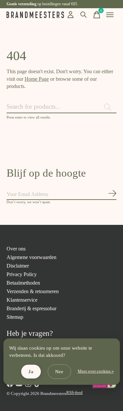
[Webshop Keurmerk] (104, 387)
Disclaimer (18, 266)
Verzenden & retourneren (33, 291)
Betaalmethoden (23, 283)
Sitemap (15, 317)
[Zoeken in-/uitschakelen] (83, 14)
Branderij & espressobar (31, 308)
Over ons (16, 248)
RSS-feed (74, 392)
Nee (59, 371)
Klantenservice (22, 300)
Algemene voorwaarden (31, 257)
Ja (30, 371)
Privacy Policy (22, 274)
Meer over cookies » (96, 371)
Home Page (37, 79)
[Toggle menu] (109, 14)
